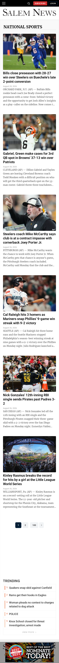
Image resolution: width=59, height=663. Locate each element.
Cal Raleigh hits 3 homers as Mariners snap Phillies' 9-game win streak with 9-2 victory (29, 319)
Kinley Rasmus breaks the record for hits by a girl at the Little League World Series (29, 480)
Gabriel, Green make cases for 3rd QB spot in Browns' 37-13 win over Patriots (28, 158)
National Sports (22, 26)
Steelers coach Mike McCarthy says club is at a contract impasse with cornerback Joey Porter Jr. (29, 238)
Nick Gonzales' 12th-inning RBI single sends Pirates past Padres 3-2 (29, 399)
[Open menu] (4, 3)
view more (28, 631)
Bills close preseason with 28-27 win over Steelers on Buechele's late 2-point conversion (29, 77)
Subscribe (40, 3)
